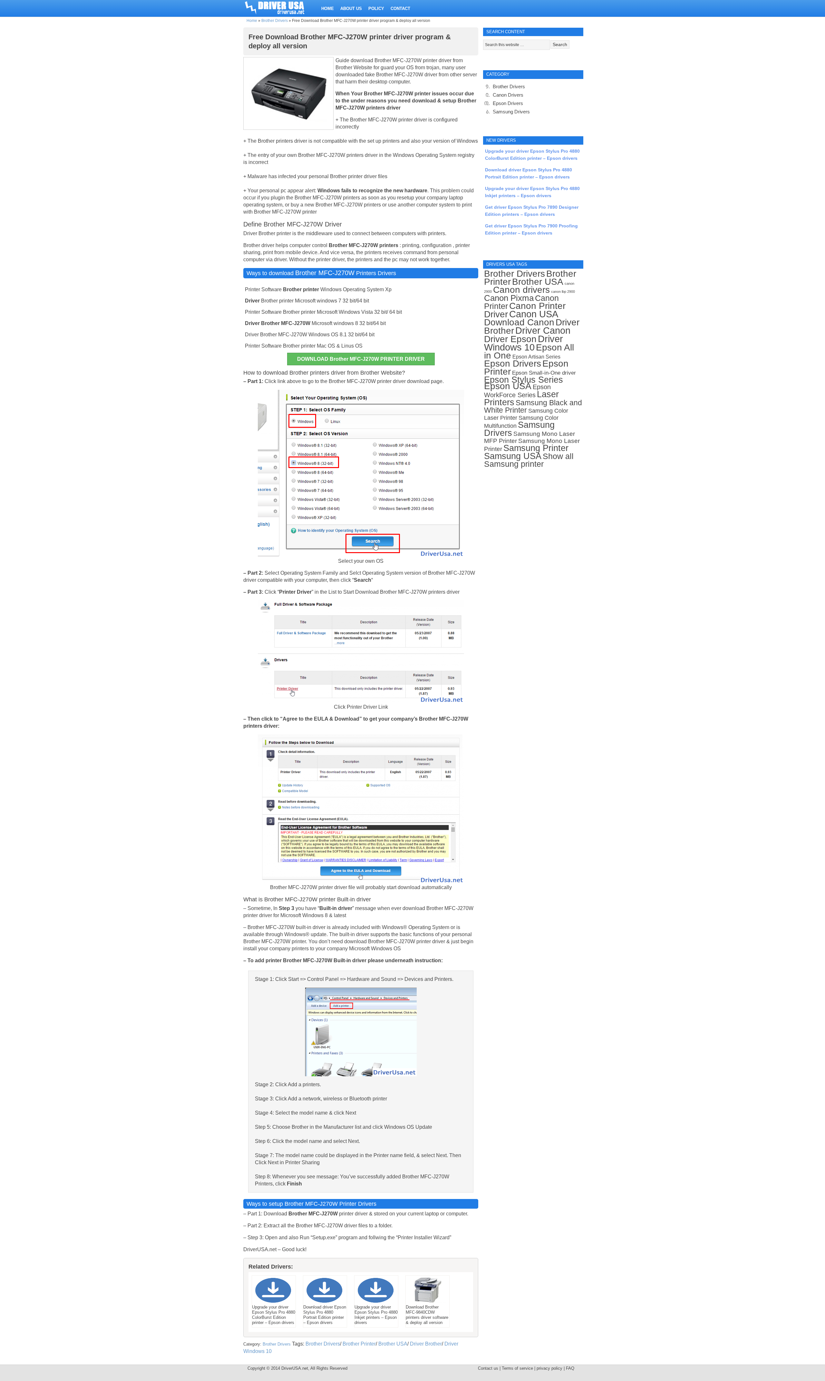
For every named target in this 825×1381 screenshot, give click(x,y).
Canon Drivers (508, 95)
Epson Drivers (508, 103)
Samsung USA (512, 456)
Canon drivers (521, 290)
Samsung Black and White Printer (533, 406)
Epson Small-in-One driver (544, 373)
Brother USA (392, 1344)
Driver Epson (510, 339)
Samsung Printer (535, 448)
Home (252, 20)
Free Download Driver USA (280, 7)
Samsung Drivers (511, 111)
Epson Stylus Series (523, 380)
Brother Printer (359, 1344)
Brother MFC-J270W (324, 272)
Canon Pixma (509, 297)
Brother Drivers (274, 20)
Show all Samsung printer (529, 460)
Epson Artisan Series (536, 357)
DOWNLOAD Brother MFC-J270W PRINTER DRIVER (361, 359)
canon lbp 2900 (563, 291)
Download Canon (519, 322)
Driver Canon (542, 330)
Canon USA (533, 314)
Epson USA (507, 386)
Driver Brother (426, 1344)
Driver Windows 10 (523, 343)
